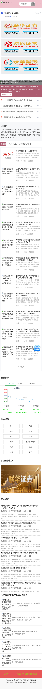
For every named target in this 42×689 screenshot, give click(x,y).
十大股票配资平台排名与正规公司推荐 (17, 100)
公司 (11, 431)
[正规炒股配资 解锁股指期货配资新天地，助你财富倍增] (7, 632)
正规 (30, 436)
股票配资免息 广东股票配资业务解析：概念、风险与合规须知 (28, 312)
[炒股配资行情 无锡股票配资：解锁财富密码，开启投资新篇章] (7, 604)
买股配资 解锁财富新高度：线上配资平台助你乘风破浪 (28, 241)
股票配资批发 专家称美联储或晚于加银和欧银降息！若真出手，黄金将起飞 (21, 584)
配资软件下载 (6, 94)
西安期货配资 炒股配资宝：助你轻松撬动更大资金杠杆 (20, 553)
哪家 (11, 442)
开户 (30, 452)
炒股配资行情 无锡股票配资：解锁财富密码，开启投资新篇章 (26, 604)
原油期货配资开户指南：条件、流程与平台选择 (28, 187)
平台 (11, 436)
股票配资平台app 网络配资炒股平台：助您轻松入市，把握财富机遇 (28, 330)
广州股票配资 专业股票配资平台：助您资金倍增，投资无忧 (28, 259)
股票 (30, 431)
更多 (37, 13)
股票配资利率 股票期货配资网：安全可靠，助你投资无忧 (28, 277)
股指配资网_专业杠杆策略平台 (26, 151)
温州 (11, 426)
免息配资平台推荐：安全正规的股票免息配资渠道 (19, 86)
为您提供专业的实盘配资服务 (27, 674)
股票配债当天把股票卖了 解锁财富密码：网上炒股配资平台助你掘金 (28, 348)
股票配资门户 (25, 682)
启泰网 (6, 674)
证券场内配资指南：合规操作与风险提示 (28, 170)
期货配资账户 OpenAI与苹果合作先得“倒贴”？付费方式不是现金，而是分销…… (20, 81)
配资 (30, 426)
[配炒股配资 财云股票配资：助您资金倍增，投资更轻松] (7, 660)
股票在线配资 (30, 442)
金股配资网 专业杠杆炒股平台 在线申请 (18, 111)
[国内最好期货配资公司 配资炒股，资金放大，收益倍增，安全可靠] (7, 618)
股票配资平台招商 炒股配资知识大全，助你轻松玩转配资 (28, 223)
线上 (30, 447)
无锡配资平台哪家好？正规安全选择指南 (28, 205)
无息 (11, 447)
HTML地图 (32, 680)
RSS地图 (26, 680)
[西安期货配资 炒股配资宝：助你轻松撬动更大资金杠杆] (7, 646)
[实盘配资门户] (6, 4)
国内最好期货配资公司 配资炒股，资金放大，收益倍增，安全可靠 (26, 618)
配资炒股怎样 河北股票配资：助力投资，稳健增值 (28, 294)
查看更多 (21, 367)
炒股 (11, 452)
